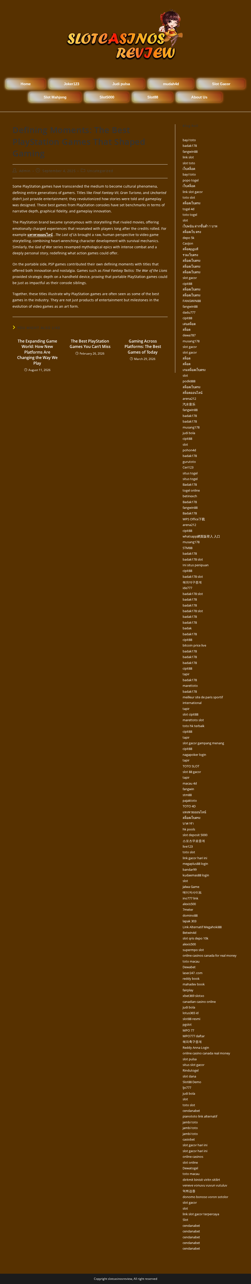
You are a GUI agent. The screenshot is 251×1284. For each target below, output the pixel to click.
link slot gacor (193, 192)
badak (187, 628)
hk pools (189, 829)
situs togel (190, 473)
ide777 (187, 588)
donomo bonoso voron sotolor (205, 1197)
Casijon (188, 243)
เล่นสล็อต (189, 324)
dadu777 (189, 312)
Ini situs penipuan (196, 565)
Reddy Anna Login (196, 1047)
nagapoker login (194, 754)
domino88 (190, 915)
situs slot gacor (193, 1065)
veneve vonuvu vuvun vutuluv (205, 1185)
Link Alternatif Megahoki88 (202, 927)
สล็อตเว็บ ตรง (192, 232)
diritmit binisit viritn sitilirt (201, 1179)
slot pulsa (190, 1059)
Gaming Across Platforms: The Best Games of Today (143, 346)
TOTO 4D (189, 806)
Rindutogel (191, 1070)
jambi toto (190, 1122)
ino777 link (190, 898)
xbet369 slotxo (193, 996)
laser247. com (192, 973)
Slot (185, 1219)
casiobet (189, 1139)
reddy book (191, 978)
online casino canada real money (206, 1053)
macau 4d (190, 783)
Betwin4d (189, 932)
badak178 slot (193, 559)
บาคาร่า (188, 823)
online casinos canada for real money (210, 955)
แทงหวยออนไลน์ (194, 812)
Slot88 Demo (192, 1082)
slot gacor (190, 278)
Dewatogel (190, 1168)
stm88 (187, 795)
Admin (25, 170)
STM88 (187, 548)
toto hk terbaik (193, 726)
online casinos (193, 1156)
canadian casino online (199, 1001)
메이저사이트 (192, 892)
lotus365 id (191, 1013)
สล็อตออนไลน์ (192, 392)
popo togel (191, 180)
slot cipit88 (190, 714)
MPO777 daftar (194, 1036)
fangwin (188, 789)
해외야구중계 (192, 582)
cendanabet (191, 1110)
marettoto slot (193, 720)
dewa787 (189, 335)
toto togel (190, 214)
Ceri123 (188, 467)
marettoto (190, 685)
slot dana (189, 1076)
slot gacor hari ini (195, 1145)
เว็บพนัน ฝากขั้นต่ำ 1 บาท (200, 226)
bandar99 (190, 869)
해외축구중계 (192, 1041)
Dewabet (189, 967)
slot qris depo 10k (195, 938)
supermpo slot (193, 950)
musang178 (191, 341)
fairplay (188, 990)
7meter (188, 909)
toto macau (191, 961)
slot (185, 220)
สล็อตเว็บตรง (191, 203)
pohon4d (189, 450)
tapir (186, 674)
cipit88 (187, 283)
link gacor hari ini (195, 858)
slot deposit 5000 (195, 835)
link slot (188, 157)
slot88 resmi (191, 1019)
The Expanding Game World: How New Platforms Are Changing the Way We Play (37, 352)
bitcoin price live (194, 645)
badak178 (190, 145)
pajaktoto (190, 800)
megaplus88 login (195, 863)
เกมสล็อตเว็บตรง (194, 370)
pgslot (187, 1024)
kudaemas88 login (196, 875)
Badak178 (190, 484)
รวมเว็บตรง (190, 255)
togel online (191, 490)
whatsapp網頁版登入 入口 (201, 536)
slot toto (189, 163)
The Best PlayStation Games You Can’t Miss (90, 343)
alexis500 (189, 904)
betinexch (190, 496)
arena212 (189, 398)
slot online (190, 1162)
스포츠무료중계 (194, 841)
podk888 (189, 381)
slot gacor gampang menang (203, 743)
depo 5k (188, 237)
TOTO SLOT (191, 766)
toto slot (189, 197)
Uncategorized (100, 170)
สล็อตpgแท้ (190, 249)
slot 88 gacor (192, 772)
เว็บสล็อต (189, 168)
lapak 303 (189, 921)
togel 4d (188, 209)
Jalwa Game (191, 886)
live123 (188, 846)
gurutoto (189, 461)
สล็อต (186, 329)
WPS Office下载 (194, 519)
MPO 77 (188, 1030)
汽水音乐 (189, 404)
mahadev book (194, 984)
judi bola (189, 433)
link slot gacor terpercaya (201, 1214)
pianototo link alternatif (200, 1116)
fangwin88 (190, 151)
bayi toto (189, 140)
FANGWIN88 (192, 301)
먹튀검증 (189, 1191)
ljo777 (187, 1087)
